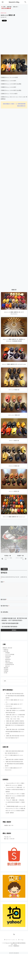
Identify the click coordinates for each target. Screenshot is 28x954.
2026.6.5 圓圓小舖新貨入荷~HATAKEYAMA (14, 364)
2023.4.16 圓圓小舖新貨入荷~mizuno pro (14, 516)
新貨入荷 (15, 6)
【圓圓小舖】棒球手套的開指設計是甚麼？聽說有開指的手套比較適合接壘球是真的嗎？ (15, 695)
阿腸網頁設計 (16, 945)
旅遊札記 (6, 649)
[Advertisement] (14, 39)
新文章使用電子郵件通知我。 (10, 626)
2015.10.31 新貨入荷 (14, 415)
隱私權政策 (16, 953)
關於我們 (11, 953)
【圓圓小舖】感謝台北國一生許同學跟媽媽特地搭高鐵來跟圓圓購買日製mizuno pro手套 (15, 731)
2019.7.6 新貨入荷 (14, 440)
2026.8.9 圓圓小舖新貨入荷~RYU (14, 708)
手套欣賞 (7, 657)
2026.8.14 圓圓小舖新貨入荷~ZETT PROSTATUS (13, 769)
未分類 (5, 672)
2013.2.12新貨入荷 (14, 491)
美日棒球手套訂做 (9, 664)
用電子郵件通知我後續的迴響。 (10, 623)
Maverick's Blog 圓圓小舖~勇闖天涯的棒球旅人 (16, 943)
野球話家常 (8, 659)
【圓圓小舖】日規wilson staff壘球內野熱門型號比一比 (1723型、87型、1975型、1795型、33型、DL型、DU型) (15, 716)
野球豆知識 (8, 656)
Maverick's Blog (14, 2)
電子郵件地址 (5, 606)
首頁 (4, 6)
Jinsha (15, 944)
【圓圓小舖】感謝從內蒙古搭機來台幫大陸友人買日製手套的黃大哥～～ (14, 752)
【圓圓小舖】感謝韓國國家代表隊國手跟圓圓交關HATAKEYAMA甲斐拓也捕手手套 (15, 725)
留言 (2, 582)
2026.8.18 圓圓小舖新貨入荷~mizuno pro (14, 756)
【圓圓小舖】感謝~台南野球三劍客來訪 (15, 721)
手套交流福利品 (9, 662)
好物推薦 (7, 652)
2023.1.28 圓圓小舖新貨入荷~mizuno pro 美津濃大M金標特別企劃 (15, 796)
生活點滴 (6, 669)
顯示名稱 (4, 599)
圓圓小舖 (7, 661)
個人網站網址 (4, 612)
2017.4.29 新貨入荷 (14, 389)
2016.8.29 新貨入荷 (14, 466)
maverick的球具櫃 (9, 654)
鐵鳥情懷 (6, 667)
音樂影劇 (6, 671)
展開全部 (5, 647)
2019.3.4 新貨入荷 (20, 558)
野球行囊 (9, 6)
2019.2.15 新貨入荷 (8, 558)
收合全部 (10, 647)
